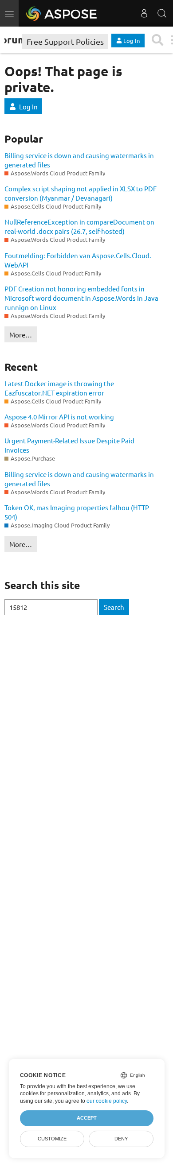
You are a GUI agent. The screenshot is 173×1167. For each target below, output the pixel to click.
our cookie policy (106, 1101)
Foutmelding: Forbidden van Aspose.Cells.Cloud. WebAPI (77, 260)
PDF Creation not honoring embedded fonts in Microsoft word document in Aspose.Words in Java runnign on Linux (81, 297)
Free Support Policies (65, 41)
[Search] (162, 13)
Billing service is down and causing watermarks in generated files (79, 160)
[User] (144, 13)
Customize (52, 1138)
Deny (121, 1138)
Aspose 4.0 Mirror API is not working (59, 416)
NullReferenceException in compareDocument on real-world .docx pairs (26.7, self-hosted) (79, 226)
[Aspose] (61, 13)
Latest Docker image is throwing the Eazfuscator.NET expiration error (59, 388)
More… (20, 334)
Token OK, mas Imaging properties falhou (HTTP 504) (76, 512)
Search (114, 607)
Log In (28, 106)
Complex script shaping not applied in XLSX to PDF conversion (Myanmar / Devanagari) (80, 193)
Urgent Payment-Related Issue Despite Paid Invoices (69, 445)
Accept (87, 1117)
